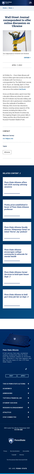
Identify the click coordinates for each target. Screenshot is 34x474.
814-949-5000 (18, 430)
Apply (23, 376)
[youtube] (17, 369)
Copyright (14, 454)
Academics (7, 388)
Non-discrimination (15, 451)
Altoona (7, 152)
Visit (11, 376)
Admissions (7, 393)
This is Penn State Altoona (14, 384)
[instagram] (12, 369)
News (10, 8)
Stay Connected (9, 417)
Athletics (7, 412)
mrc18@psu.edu (8, 138)
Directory (21, 454)
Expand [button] (26, 57)
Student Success (10, 403)
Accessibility (26, 451)
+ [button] (28, 383)
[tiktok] (26, 369)
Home (5, 8)
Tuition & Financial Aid (12, 398)
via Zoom (22, 89)
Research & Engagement (13, 407)
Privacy (5, 451)
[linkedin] (21, 369)
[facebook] (8, 369)
